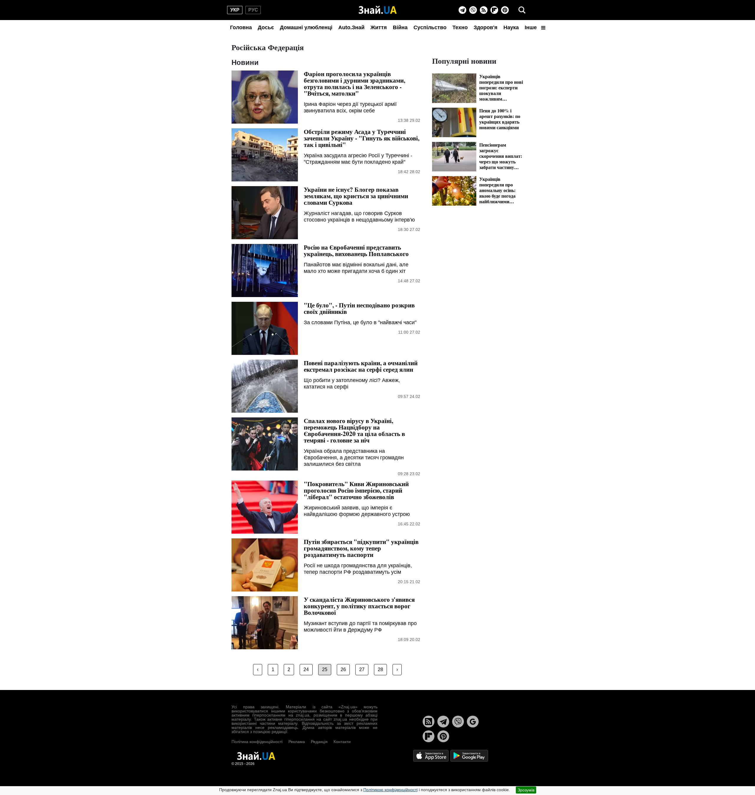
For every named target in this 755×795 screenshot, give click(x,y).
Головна (241, 27)
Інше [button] (531, 27)
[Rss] (484, 10)
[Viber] (473, 10)
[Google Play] (469, 755)
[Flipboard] (494, 10)
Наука (511, 27)
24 (306, 669)
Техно (460, 27)
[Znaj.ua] (377, 10)
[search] (522, 10)
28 (380, 669)
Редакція (319, 741)
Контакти (342, 741)
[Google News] (473, 721)
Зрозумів (526, 790)
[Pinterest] (505, 10)
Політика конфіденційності (257, 741)
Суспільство (430, 27)
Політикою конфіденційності (390, 789)
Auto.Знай (351, 27)
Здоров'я (486, 27)
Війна (400, 27)
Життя (378, 27)
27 (362, 669)
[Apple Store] (431, 755)
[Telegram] (462, 10)
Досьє (266, 27)
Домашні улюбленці (306, 27)
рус (253, 9)
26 (343, 669)
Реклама (296, 741)
